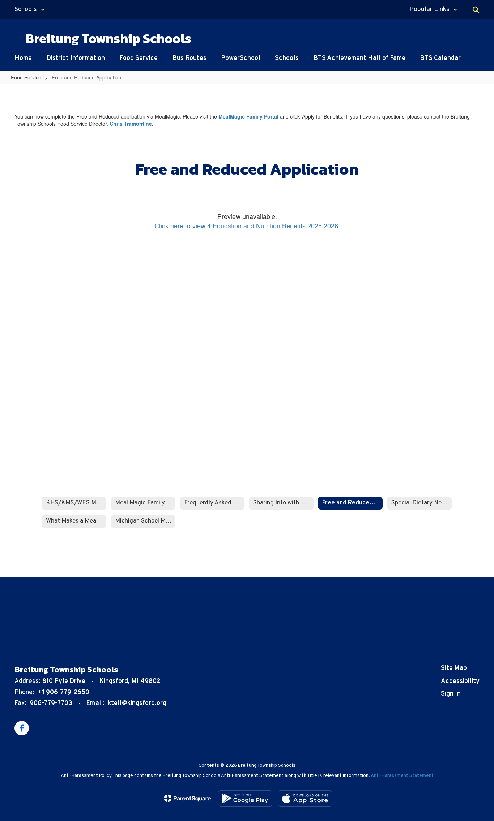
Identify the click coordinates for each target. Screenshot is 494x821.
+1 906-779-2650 (63, 692)
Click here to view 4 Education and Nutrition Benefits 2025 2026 (246, 225)
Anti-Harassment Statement (402, 776)
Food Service (26, 77)
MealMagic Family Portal (248, 116)
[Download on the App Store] (305, 798)
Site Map (454, 668)
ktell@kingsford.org (137, 703)
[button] (29, 9)
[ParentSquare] (187, 798)
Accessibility (460, 681)
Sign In (451, 694)
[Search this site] (476, 9)
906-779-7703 (51, 703)
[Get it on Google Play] (245, 798)
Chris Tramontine (131, 123)
